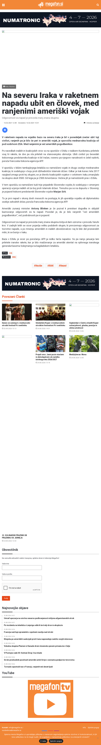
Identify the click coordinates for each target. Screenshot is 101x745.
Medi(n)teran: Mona (77, 354)
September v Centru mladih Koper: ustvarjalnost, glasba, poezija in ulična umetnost (84, 325)
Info (84, 728)
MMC (14, 257)
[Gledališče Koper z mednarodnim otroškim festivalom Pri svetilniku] (50, 312)
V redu (43, 741)
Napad (63, 265)
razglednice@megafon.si (11, 730)
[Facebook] (4, 130)
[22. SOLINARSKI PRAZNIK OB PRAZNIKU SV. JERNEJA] (17, 434)
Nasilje (39, 265)
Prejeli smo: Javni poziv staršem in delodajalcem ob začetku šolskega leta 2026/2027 (50, 357)
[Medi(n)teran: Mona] (84, 343)
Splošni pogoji (93, 728)
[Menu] (3, 6)
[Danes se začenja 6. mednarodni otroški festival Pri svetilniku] (17, 312)
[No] (97, 738)
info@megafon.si (15, 728)
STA (10, 253)
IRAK (51, 265)
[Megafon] (50, 5)
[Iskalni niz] (97, 6)
